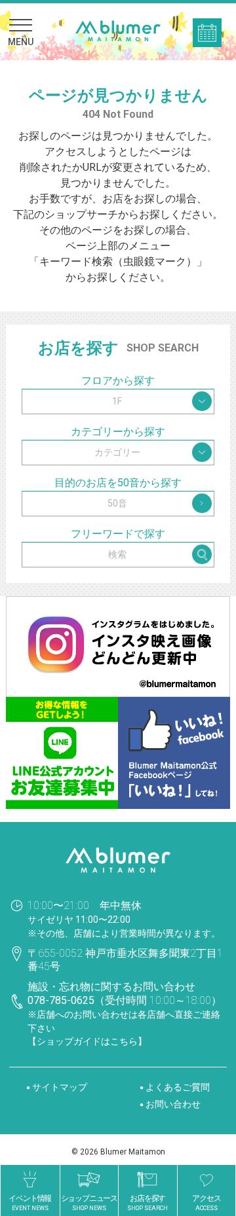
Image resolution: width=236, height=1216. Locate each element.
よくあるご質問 (178, 1087)
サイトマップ (59, 1087)
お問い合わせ (173, 1104)
